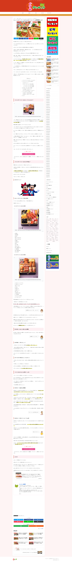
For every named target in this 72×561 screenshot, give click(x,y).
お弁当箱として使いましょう (27, 89)
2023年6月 (48, 99)
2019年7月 (48, 176)
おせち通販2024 (16, 515)
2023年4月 (48, 102)
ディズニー (23, 515)
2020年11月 (48, 149)
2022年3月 (48, 122)
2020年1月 (48, 166)
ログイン (47, 246)
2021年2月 (48, 144)
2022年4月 (48, 121)
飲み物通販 (48, 212)
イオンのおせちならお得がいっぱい (28, 91)
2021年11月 (48, 129)
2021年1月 (48, 146)
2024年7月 (48, 90)
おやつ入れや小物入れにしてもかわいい (29, 90)
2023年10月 (48, 95)
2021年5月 (48, 139)
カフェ (48, 190)
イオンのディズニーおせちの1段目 (29, 85)
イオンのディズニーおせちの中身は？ (28, 81)
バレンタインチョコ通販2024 (51, 197)
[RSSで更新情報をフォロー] (20, 493)
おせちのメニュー (25, 82)
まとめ (23, 95)
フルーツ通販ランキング (51, 202)
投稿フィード (48, 248)
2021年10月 (48, 131)
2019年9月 (48, 173)
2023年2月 (48, 104)
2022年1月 (48, 126)
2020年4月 (48, 161)
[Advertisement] (29, 505)
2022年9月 (48, 112)
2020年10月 (48, 151)
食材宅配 (48, 210)
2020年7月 (48, 156)
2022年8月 (48, 114)
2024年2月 (48, 94)
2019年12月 (48, 168)
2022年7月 (48, 116)
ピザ (47, 200)
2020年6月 (48, 158)
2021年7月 (48, 136)
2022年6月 (48, 117)
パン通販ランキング (50, 198)
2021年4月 (48, 141)
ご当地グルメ (49, 193)
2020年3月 (48, 163)
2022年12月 (48, 107)
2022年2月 (48, 124)
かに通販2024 (49, 188)
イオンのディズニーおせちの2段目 (29, 86)
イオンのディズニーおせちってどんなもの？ (29, 80)
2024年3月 (48, 92)
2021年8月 (48, 134)
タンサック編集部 (22, 484)
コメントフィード (49, 250)
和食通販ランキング (50, 205)
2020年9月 (48, 153)
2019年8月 (48, 175)
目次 (27, 78)
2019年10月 (48, 171)
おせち (19, 515)
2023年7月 (48, 97)
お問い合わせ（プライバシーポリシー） (54, 558)
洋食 (47, 207)
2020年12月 (48, 148)
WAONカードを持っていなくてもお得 (28, 94)
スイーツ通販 (49, 195)
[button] (58, 85)
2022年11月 (48, 109)
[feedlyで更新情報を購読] (19, 493)
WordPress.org (48, 252)
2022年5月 (48, 119)
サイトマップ (47, 558)
